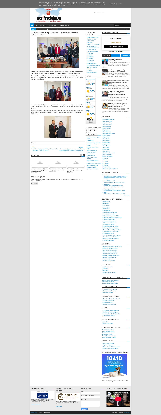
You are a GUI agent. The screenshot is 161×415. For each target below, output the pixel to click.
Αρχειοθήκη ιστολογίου (125, 55)
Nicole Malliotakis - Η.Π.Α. (108, 331)
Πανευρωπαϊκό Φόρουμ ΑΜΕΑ (110, 221)
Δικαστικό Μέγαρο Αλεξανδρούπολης (111, 255)
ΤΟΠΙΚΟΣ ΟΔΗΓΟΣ (52, 25)
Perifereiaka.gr (34, 412)
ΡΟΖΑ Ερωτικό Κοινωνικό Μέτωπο (110, 348)
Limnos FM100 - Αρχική (109, 181)
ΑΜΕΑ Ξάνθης (106, 205)
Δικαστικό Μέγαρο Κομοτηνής (109, 257)
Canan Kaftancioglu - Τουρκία (109, 337)
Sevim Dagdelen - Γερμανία (108, 332)
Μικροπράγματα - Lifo (109, 189)
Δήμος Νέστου (106, 144)
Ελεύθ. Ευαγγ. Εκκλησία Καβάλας (110, 312)
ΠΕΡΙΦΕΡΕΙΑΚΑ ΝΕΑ (92, 63)
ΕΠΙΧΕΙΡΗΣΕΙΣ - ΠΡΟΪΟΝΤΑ (93, 48)
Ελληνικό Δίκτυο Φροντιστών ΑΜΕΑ (111, 215)
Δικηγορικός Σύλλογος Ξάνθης (110, 250)
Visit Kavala (105, 268)
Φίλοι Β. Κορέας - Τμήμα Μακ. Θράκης (111, 346)
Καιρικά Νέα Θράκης (91, 152)
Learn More (113, 4)
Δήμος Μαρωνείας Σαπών (109, 133)
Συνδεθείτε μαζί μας (64, 25)
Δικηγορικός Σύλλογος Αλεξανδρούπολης (112, 246)
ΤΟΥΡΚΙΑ (89, 69)
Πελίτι (105, 192)
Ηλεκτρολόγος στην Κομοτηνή (110, 289)
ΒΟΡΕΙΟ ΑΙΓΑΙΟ (90, 41)
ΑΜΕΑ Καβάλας (106, 207)
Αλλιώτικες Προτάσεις (108, 292)
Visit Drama (105, 270)
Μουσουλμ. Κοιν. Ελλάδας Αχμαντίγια (111, 313)
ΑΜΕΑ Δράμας (106, 208)
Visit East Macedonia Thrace (109, 272)
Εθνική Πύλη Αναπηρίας (108, 240)
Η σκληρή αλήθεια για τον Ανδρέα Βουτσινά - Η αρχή (114, 190)
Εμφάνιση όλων (127, 195)
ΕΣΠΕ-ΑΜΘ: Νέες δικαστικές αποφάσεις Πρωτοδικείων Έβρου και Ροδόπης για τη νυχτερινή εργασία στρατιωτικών (117, 105)
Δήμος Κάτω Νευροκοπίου (109, 153)
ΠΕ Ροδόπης (106, 160)
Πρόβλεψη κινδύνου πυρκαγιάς (94, 163)
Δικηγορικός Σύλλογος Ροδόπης (110, 248)
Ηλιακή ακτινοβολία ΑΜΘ (92, 169)
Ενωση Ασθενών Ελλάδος (109, 224)
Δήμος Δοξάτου (106, 151)
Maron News (107, 184)
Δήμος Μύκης (106, 137)
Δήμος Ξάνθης (106, 138)
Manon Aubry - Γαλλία (107, 334)
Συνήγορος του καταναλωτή (109, 304)
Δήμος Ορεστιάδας (107, 123)
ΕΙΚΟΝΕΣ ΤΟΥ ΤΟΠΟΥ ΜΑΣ (93, 44)
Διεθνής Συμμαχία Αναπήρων (109, 222)
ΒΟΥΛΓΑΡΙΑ (89, 42)
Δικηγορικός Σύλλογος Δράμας (110, 253)
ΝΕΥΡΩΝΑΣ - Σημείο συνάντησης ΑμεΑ (112, 235)
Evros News (106, 175)
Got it (120, 4)
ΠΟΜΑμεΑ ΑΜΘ (106, 210)
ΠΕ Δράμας (105, 165)
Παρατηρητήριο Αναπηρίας (109, 219)
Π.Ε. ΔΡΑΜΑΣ (90, 53)
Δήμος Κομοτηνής (107, 131)
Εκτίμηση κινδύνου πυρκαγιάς (93, 142)
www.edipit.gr (59, 406)
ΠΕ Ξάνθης (105, 161)
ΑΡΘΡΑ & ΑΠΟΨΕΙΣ (91, 39)
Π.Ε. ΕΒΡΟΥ (89, 55)
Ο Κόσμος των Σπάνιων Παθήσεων (111, 228)
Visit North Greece (107, 274)
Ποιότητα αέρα (90, 140)
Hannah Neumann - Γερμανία (109, 335)
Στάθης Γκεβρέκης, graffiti (108, 281)
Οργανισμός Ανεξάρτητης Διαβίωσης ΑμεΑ (112, 217)
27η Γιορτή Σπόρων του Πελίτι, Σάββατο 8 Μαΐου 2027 (114, 193)
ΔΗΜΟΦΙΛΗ (106, 55)
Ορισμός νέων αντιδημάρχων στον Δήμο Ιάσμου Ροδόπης (54, 32)
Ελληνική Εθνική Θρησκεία (109, 315)
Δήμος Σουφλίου (107, 126)
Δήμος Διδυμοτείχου (107, 121)
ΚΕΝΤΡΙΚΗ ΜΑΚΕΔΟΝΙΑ (92, 51)
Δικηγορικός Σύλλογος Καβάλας (110, 252)
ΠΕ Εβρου (105, 158)
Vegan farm (105, 321)
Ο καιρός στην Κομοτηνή (92, 165)
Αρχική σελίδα (32, 25)
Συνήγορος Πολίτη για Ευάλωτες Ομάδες (112, 229)
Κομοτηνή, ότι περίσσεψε (108, 343)
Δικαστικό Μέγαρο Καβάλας (109, 260)
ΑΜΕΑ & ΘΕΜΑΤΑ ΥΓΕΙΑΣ (92, 37)
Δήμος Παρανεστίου (107, 154)
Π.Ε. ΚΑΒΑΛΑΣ (90, 56)
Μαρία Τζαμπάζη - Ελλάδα (108, 329)
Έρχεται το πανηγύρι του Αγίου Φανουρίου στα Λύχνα (114, 182)
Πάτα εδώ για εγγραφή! (116, 46)
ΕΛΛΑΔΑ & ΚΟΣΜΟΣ (91, 46)
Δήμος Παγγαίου (107, 145)
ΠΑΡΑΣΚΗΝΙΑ (90, 62)
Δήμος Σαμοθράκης (107, 124)
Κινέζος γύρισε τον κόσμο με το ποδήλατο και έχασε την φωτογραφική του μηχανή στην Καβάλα (118, 82)
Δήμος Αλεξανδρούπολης (108, 119)
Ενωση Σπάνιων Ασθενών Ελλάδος (111, 226)
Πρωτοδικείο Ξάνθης (107, 259)
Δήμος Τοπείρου (106, 140)
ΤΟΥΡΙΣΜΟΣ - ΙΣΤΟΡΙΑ (92, 67)
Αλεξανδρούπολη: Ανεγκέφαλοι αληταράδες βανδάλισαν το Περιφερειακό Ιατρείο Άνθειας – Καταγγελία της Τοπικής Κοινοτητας (115, 177)
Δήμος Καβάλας (106, 142)
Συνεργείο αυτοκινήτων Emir (109, 291)
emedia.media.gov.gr (36, 404)
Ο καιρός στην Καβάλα (92, 150)
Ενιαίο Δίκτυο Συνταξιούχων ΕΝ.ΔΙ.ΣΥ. (111, 298)
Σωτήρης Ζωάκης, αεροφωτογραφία (110, 280)
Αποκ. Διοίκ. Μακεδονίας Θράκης (110, 168)
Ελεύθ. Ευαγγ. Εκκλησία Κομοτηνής (111, 310)
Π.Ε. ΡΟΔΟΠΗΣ (37, 34)
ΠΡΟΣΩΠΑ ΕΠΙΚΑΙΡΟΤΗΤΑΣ (93, 65)
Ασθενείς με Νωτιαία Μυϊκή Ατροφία (111, 238)
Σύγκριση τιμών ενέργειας (108, 300)
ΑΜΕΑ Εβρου (106, 203)
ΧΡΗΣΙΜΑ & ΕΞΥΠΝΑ (92, 72)
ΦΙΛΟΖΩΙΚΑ (89, 70)
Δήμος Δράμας (106, 149)
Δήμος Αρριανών (107, 128)
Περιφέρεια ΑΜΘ (106, 167)
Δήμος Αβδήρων (106, 135)
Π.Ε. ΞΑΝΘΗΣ (90, 58)
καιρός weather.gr (90, 124)
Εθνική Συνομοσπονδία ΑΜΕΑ (110, 212)
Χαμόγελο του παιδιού (108, 323)
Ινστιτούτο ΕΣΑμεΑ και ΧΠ (109, 214)
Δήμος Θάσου (106, 147)
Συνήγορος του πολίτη (108, 302)
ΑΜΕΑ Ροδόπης (106, 201)
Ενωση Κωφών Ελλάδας (108, 233)
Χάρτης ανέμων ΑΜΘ (91, 167)
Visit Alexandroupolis (108, 267)
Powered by (112, 51)
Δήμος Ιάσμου (106, 130)
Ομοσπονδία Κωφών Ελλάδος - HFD (111, 231)
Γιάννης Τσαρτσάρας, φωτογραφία (110, 283)
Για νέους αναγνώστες (40, 25)
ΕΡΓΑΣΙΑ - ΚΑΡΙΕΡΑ (91, 49)
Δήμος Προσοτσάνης (108, 156)
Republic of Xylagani (108, 345)
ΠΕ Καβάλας (106, 163)
